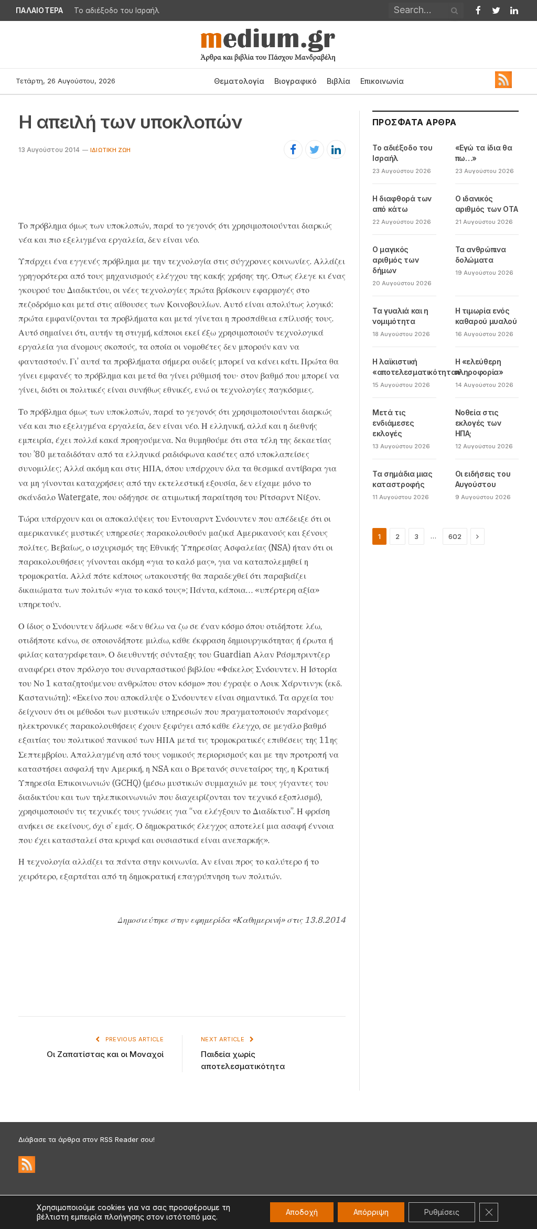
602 (454, 536)
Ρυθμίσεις (441, 1212)
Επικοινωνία (382, 81)
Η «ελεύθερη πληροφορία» (479, 366)
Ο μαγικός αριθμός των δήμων (395, 260)
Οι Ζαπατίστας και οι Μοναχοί (105, 1054)
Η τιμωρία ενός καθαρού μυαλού (486, 316)
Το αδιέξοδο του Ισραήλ (116, 10)
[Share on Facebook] (293, 149)
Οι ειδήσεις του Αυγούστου (483, 479)
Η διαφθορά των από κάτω (402, 203)
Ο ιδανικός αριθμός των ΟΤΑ (486, 203)
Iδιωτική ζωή (110, 150)
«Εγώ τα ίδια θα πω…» (483, 153)
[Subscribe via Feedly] (503, 85)
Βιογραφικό (295, 81)
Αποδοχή (302, 1212)
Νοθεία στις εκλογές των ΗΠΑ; (478, 423)
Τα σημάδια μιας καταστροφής (402, 479)
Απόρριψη (371, 1212)
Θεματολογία (239, 81)
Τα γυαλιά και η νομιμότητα (400, 316)
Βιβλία (338, 81)
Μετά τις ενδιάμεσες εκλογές (393, 423)
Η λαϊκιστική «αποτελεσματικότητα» (416, 366)
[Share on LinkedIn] (336, 149)
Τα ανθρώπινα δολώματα (480, 254)
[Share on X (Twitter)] (314, 149)
